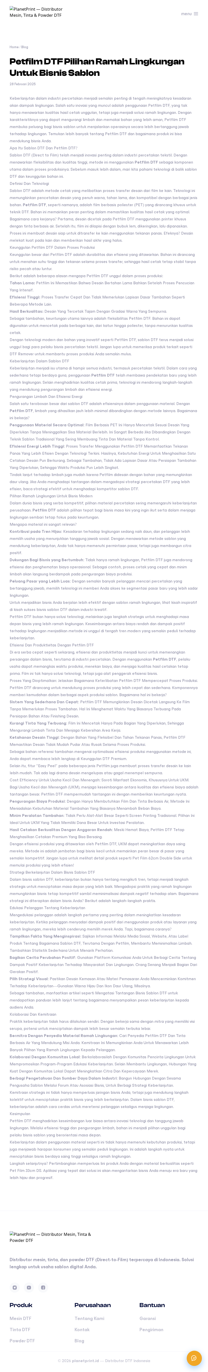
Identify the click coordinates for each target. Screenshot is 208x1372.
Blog (24, 47)
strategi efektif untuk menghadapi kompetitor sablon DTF (85, 489)
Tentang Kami (89, 1318)
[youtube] (29, 1287)
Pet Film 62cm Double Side (156, 858)
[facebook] (43, 1287)
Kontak (82, 1329)
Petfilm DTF (116, 134)
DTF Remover (22, 354)
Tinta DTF (20, 1329)
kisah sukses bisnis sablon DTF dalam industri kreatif (60, 609)
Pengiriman (151, 1329)
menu (186, 13)
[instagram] (15, 1287)
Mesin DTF (20, 1318)
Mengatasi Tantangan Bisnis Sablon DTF (131, 993)
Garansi (148, 1318)
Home (14, 47)
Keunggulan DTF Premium (103, 759)
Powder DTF (22, 1340)
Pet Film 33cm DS (25, 1170)
